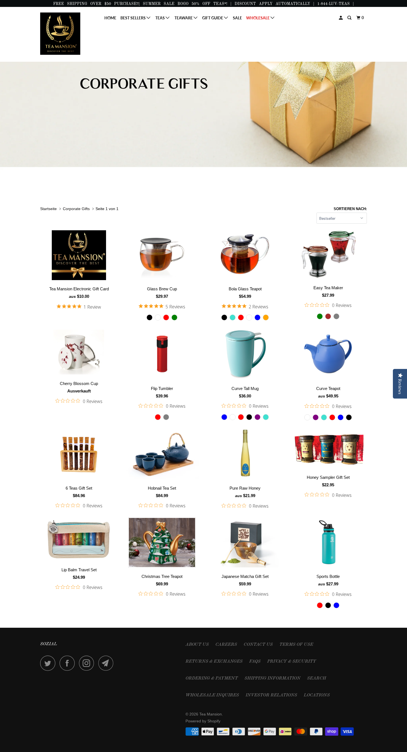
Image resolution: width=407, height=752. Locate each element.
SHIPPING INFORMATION (272, 678)
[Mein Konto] (341, 18)
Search (316, 678)
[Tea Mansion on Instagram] (88, 663)
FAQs (255, 661)
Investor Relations (271, 695)
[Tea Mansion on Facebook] (69, 663)
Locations (317, 695)
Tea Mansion (210, 714)
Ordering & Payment (212, 678)
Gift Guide (213, 17)
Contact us (258, 644)
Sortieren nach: (350, 209)
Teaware (184, 17)
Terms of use (296, 644)
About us (197, 644)
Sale (237, 17)
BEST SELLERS (133, 17)
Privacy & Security (291, 661)
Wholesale (258, 17)
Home (110, 17)
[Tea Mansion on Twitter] (49, 663)
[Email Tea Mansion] (107, 663)
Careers (226, 644)
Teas (160, 17)
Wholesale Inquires (212, 695)
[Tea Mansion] (68, 33)
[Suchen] (349, 18)
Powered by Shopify (203, 721)
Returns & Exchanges (214, 661)
